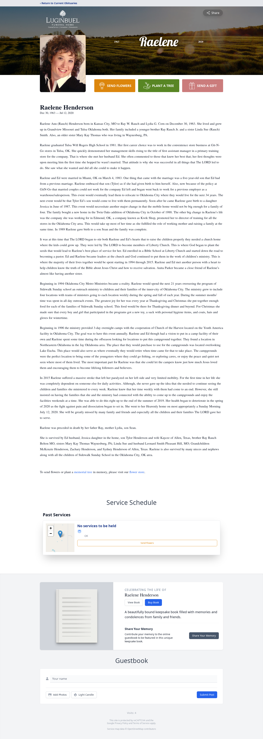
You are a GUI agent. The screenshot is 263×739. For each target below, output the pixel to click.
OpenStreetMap (135, 728)
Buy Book (153, 602)
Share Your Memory (204, 635)
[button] (60, 534)
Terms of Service (141, 723)
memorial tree (83, 472)
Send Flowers (147, 542)
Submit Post (207, 694)
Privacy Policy (121, 723)
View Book (134, 602)
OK (86, 536)
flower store (136, 472)
